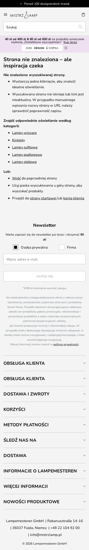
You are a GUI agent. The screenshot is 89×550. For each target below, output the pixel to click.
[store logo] (26, 14)
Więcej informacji (25, 486)
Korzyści (14, 409)
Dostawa (14, 455)
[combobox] (44, 27)
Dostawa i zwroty (26, 394)
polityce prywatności (66, 344)
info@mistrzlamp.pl (46, 534)
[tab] (44, 363)
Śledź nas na (19, 440)
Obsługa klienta (24, 363)
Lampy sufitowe (25, 147)
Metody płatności (26, 425)
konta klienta (73, 198)
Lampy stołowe (24, 161)
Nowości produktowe (31, 501)
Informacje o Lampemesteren (40, 471)
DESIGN (42, 48)
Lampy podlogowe (27, 154)
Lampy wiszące (24, 132)
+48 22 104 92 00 (65, 527)
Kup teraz (70, 42)
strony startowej (43, 198)
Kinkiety (18, 140)
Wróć (16, 178)
